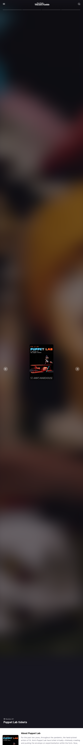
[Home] (42, 4)
